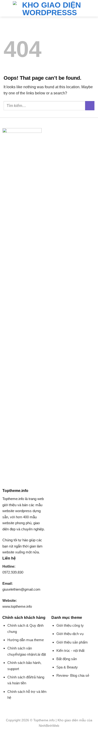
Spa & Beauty (67, 667)
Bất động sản (66, 659)
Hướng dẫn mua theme (25, 640)
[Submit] (89, 105)
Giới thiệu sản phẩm (72, 642)
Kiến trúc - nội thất (70, 651)
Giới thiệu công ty (70, 625)
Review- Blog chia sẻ (72, 675)
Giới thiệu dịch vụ (69, 634)
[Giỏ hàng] (92, 8)
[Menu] (6, 8)
